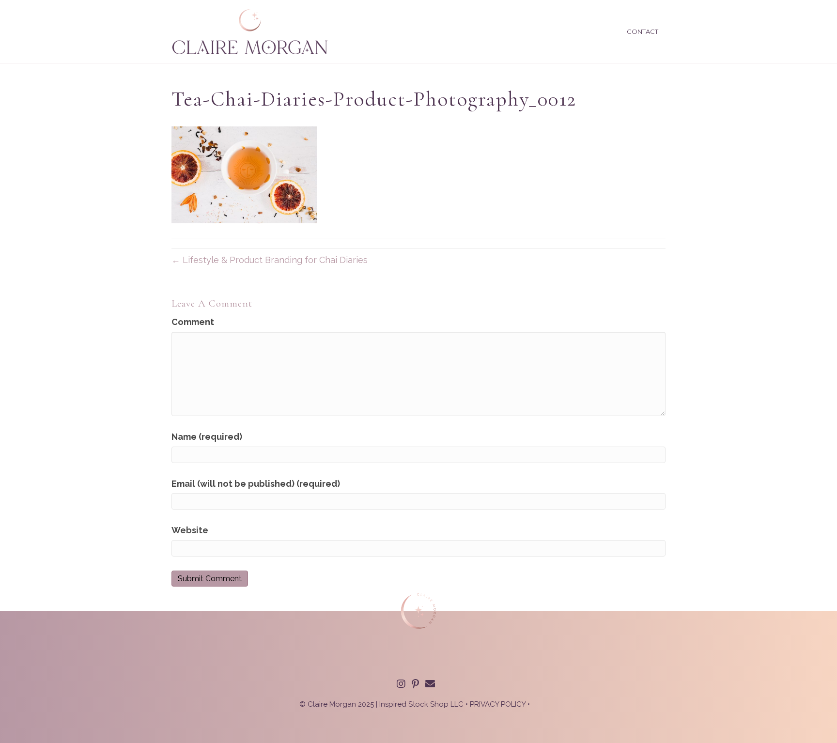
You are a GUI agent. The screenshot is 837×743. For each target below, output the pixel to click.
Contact (642, 31)
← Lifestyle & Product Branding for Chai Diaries (269, 260)
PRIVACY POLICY (498, 704)
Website (189, 530)
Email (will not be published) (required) (255, 484)
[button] (401, 684)
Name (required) (206, 437)
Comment (192, 322)
